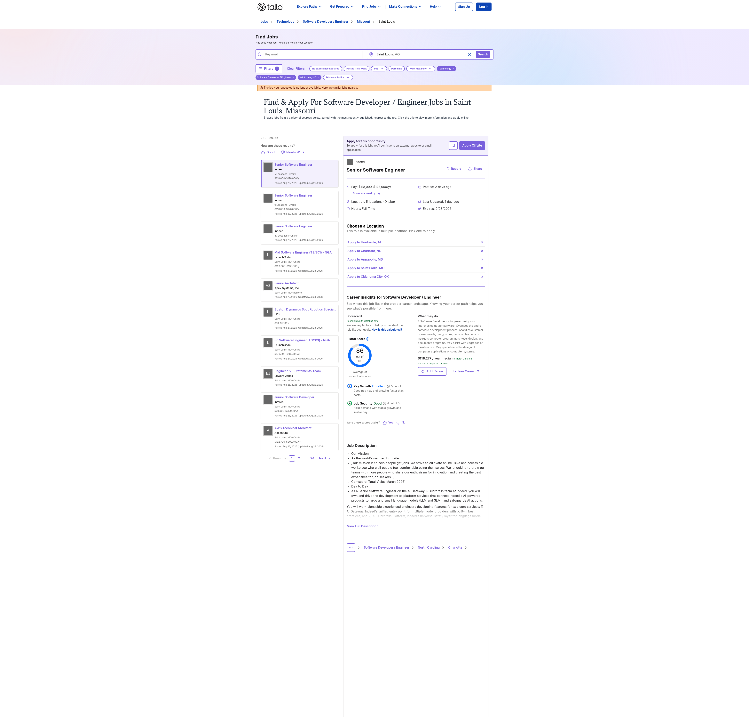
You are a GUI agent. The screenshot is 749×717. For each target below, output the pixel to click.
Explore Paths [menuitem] (307, 6)
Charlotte (455, 547)
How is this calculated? (387, 329)
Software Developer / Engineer (325, 21)
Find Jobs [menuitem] (369, 6)
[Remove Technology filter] (453, 69)
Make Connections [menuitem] (403, 6)
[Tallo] (270, 7)
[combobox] (312, 54)
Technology (285, 21)
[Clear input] (470, 54)
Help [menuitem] (433, 6)
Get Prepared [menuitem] (340, 6)
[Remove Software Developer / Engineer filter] (293, 77)
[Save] (453, 145)
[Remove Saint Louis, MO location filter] (319, 77)
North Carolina (429, 547)
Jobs (264, 21)
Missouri (363, 21)
